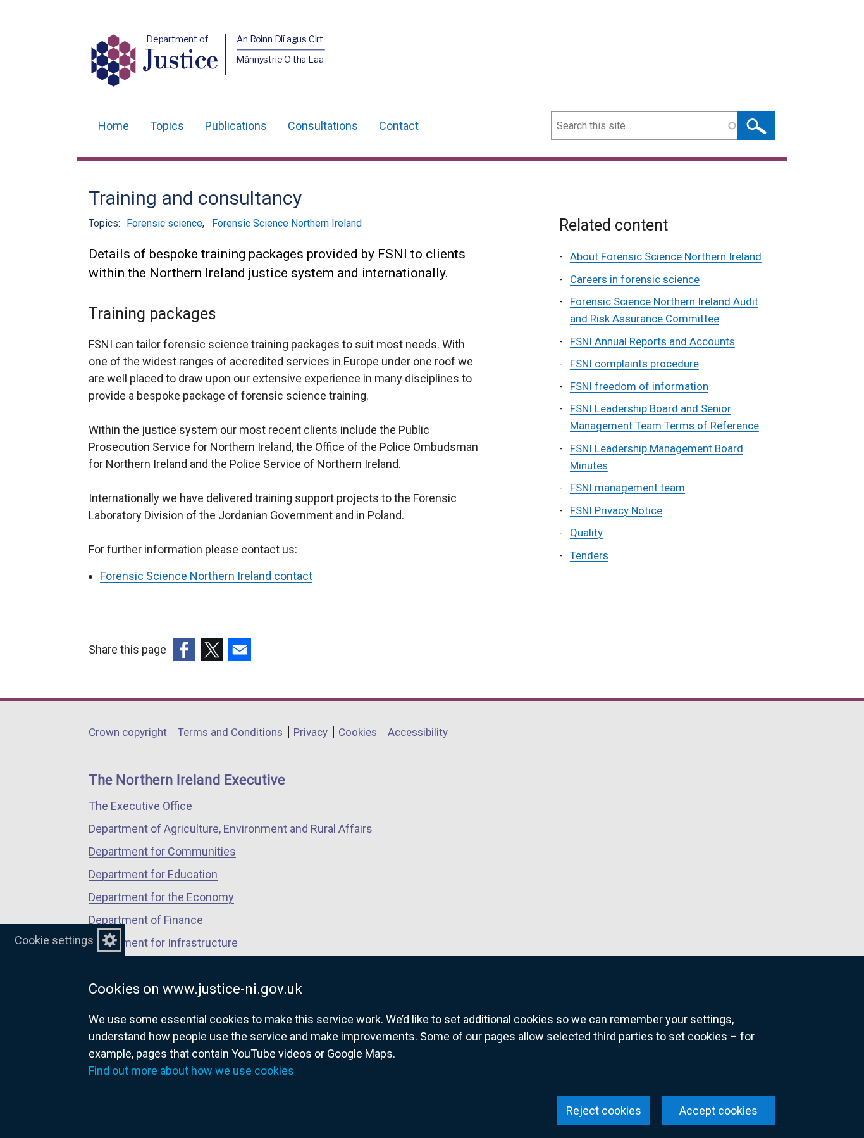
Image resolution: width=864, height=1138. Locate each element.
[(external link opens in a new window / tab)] (184, 649)
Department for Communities (162, 851)
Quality (586, 532)
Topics (167, 125)
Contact (399, 125)
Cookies (357, 732)
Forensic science (164, 223)
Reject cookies (603, 1110)
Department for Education (153, 874)
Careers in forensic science (635, 279)
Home (113, 125)
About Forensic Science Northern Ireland (666, 256)
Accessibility (418, 732)
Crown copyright (128, 732)
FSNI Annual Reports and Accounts (652, 341)
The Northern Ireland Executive (187, 780)
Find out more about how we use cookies (191, 1070)
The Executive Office (140, 805)
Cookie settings (54, 940)
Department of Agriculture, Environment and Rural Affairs (231, 828)
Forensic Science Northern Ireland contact (206, 576)
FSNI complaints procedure (634, 363)
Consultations (323, 125)
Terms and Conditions (230, 732)
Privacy (310, 732)
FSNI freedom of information (639, 386)
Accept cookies (718, 1110)
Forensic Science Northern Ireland (287, 223)
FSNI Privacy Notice (616, 510)
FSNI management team (627, 487)
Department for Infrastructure (163, 942)
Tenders (589, 555)
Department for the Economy (161, 897)
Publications (236, 125)
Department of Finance (146, 919)
